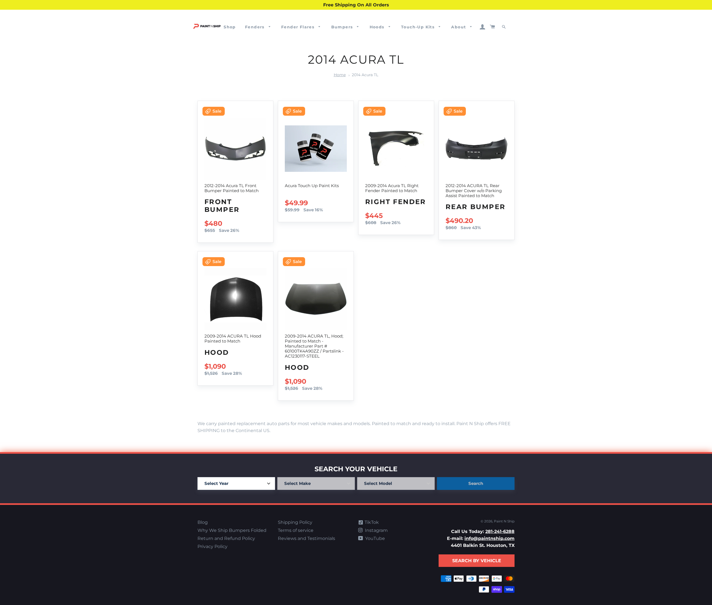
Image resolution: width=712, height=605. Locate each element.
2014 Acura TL (365, 75)
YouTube (374, 538)
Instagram (376, 530)
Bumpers (342, 26)
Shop (230, 26)
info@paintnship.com (489, 538)
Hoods (378, 26)
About (459, 26)
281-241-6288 (500, 531)
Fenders (255, 26)
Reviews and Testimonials (306, 538)
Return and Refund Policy (226, 538)
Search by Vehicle (476, 560)
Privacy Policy (212, 546)
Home (340, 75)
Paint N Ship (504, 521)
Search (475, 483)
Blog (202, 522)
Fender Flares (298, 26)
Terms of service (295, 530)
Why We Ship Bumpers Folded (231, 530)
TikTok (371, 522)
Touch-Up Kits (418, 26)
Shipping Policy (295, 522)
